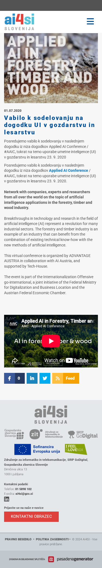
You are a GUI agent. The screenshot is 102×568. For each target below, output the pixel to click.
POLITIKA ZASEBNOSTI (52, 539)
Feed (70, 378)
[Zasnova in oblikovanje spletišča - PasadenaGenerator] (51, 559)
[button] (74, 21)
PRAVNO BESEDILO (18, 539)
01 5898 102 (23, 489)
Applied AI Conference (68, 170)
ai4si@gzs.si (24, 494)
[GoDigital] (25, 22)
